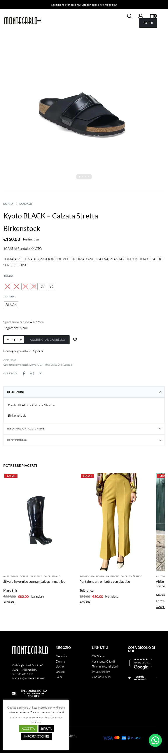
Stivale (56, 576)
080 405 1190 (25, 674)
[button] (155, 740)
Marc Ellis (36, 576)
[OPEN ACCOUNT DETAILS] (140, 16)
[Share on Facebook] (24, 373)
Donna (8, 203)
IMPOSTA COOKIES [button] (36, 736)
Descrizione (15, 392)
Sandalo (25, 203)
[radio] (7, 286)
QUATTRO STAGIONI (50, 364)
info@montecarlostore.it (31, 678)
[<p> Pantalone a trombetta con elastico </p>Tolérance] (117, 522)
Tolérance (135, 576)
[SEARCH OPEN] (129, 16)
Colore (9, 296)
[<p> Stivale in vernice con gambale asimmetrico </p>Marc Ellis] (40, 522)
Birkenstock (21, 364)
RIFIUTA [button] (46, 728)
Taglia (8, 275)
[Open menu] (38, 20)
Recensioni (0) (17, 440)
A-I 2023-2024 (10, 576)
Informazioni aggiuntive (25, 428)
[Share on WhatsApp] (32, 373)
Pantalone (112, 576)
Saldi (47, 576)
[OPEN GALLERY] (84, 113)
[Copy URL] (40, 373)
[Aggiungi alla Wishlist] (75, 339)
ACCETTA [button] (28, 728)
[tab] (84, 392)
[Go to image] (79, 176)
